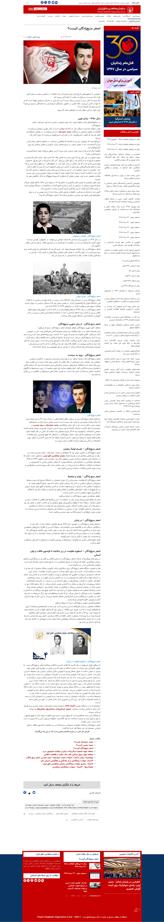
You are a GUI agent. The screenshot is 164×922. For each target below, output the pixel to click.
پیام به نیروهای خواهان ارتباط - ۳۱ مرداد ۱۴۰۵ (123, 144)
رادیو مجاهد (116, 16)
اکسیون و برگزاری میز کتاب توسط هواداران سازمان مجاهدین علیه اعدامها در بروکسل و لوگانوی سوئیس (122, 168)
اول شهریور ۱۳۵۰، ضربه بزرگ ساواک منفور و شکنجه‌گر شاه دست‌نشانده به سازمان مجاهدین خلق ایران (122, 209)
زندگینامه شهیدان (121, 21)
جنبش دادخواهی (74, 16)
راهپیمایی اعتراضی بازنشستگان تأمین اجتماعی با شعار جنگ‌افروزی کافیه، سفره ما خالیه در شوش (122, 185)
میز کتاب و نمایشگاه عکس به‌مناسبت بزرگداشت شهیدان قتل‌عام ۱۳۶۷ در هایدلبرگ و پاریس (122, 318)
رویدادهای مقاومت (33, 37)
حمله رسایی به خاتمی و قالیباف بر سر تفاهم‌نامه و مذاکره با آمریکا (122, 386)
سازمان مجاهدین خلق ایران (55, 455)
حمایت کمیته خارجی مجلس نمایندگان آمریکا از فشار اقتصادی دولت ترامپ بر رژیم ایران (122, 428)
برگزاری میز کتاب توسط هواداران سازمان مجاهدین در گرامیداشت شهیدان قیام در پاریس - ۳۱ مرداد (122, 334)
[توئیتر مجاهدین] (45, 2)
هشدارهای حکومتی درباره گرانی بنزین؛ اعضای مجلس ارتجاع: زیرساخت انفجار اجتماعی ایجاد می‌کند (122, 372)
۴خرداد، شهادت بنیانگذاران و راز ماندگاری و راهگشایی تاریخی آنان (67, 760)
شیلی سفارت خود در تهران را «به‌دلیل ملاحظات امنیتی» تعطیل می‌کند (122, 177)
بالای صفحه (136, 909)
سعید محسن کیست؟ (84, 745)
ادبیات (64, 16)
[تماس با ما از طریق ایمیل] (39, 880)
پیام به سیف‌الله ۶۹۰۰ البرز (130, 286)
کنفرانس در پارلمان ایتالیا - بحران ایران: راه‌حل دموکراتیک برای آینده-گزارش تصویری (124, 885)
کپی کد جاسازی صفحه (90, 802)
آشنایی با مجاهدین (77, 820)
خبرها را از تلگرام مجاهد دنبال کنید (62, 785)
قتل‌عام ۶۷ (110, 21)
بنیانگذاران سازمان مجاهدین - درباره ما (41, 814)
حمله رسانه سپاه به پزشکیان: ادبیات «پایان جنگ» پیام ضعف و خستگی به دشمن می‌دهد (106, 3)
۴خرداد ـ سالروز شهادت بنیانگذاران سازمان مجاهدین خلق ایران (68, 764)
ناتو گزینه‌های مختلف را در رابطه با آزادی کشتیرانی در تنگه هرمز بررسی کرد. (122, 352)
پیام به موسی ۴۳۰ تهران (131, 265)
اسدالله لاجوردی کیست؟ (131, 260)
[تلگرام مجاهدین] (52, 2)
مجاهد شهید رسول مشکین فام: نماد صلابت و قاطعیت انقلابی (68, 754)
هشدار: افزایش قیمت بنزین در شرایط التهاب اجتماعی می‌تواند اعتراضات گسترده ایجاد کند (122, 200)
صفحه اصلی (136, 16)
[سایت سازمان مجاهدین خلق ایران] (82, 9)
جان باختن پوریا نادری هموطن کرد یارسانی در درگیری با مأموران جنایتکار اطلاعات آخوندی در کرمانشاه (122, 309)
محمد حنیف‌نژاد (65, 132)
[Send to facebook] (24, 792)
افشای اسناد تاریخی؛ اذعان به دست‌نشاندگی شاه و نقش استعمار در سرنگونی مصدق (122, 394)
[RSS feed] (56, 2)
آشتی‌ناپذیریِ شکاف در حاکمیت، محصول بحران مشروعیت (122, 412)
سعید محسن (38, 425)
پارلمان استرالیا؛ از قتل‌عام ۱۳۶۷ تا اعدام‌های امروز (122, 292)
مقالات (109, 16)
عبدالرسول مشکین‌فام (45, 709)
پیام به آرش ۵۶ (134, 270)
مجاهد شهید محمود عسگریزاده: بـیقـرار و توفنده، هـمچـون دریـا (68, 751)
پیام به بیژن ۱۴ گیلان (132, 275)
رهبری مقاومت (99, 16)
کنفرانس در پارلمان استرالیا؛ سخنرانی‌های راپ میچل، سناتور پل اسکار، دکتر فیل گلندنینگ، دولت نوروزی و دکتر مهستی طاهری (122, 157)
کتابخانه (57, 16)
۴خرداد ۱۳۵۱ (70, 706)
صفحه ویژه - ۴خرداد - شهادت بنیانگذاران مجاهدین (72, 767)
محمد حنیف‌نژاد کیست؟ (83, 742)
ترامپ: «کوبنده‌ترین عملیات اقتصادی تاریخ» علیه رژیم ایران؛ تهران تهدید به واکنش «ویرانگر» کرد (122, 420)
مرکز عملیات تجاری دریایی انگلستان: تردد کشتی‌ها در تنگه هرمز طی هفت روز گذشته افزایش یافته (122, 343)
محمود (68, 709)
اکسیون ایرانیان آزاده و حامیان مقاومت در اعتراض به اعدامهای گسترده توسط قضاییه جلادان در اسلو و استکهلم (122, 253)
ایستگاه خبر (126, 16)
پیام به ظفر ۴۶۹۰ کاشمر (131, 281)
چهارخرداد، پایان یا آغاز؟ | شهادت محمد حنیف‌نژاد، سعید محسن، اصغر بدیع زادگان (59, 757)
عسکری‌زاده (61, 709)
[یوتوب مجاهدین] (49, 2)
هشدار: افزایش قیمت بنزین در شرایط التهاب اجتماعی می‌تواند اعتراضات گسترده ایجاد (76, 887)
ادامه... (46, 868)
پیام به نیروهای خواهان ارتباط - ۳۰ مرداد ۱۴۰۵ (123, 149)
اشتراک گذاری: (94, 793)
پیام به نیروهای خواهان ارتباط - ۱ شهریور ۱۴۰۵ (123, 139)
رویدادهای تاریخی (87, 16)
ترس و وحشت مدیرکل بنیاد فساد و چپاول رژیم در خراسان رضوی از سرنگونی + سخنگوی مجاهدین (122, 300)
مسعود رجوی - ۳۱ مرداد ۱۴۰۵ (129, 217)
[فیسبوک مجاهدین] (42, 2)
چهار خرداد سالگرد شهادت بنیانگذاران (83, 814)
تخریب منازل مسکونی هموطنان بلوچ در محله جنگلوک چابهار (122, 326)
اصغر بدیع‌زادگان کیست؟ (83, 748)
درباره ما (50, 16)
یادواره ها (102, 21)
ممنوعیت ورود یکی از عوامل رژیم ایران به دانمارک (122, 380)
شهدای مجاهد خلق (62, 814)
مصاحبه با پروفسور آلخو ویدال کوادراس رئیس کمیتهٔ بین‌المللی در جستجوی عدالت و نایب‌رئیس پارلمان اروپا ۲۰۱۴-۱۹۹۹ (122, 403)
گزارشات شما (41, 16)
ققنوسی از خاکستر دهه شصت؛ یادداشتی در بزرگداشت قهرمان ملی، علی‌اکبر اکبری (122, 244)
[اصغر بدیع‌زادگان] (61, 62)
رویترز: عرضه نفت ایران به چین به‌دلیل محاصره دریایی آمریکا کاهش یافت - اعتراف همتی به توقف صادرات (122, 362)
